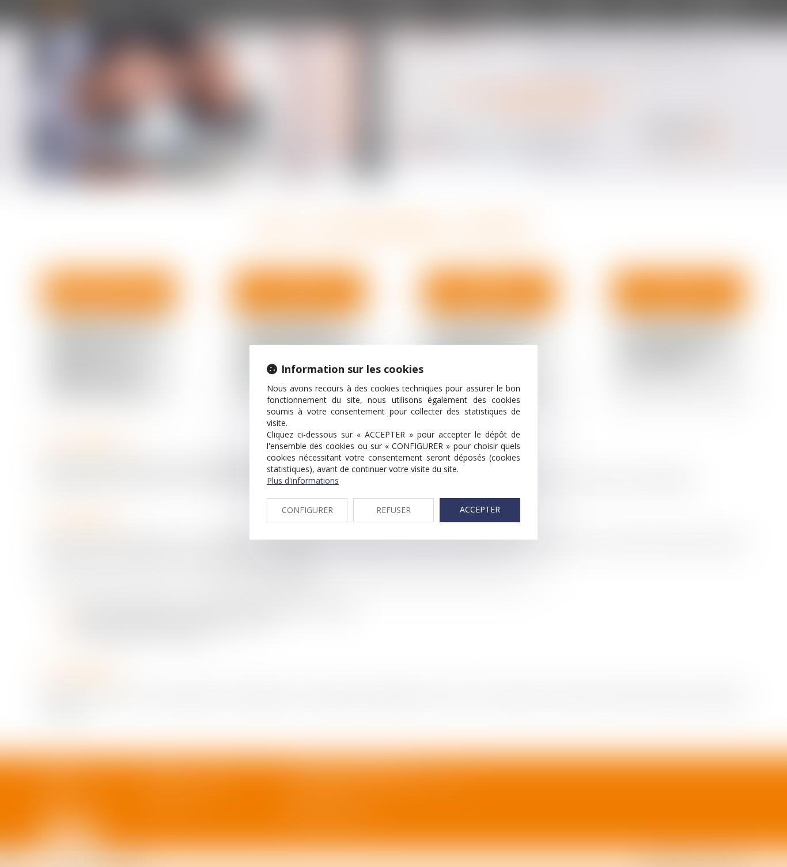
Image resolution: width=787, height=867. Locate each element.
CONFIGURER (307, 509)
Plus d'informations (303, 480)
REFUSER (393, 509)
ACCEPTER (480, 509)
